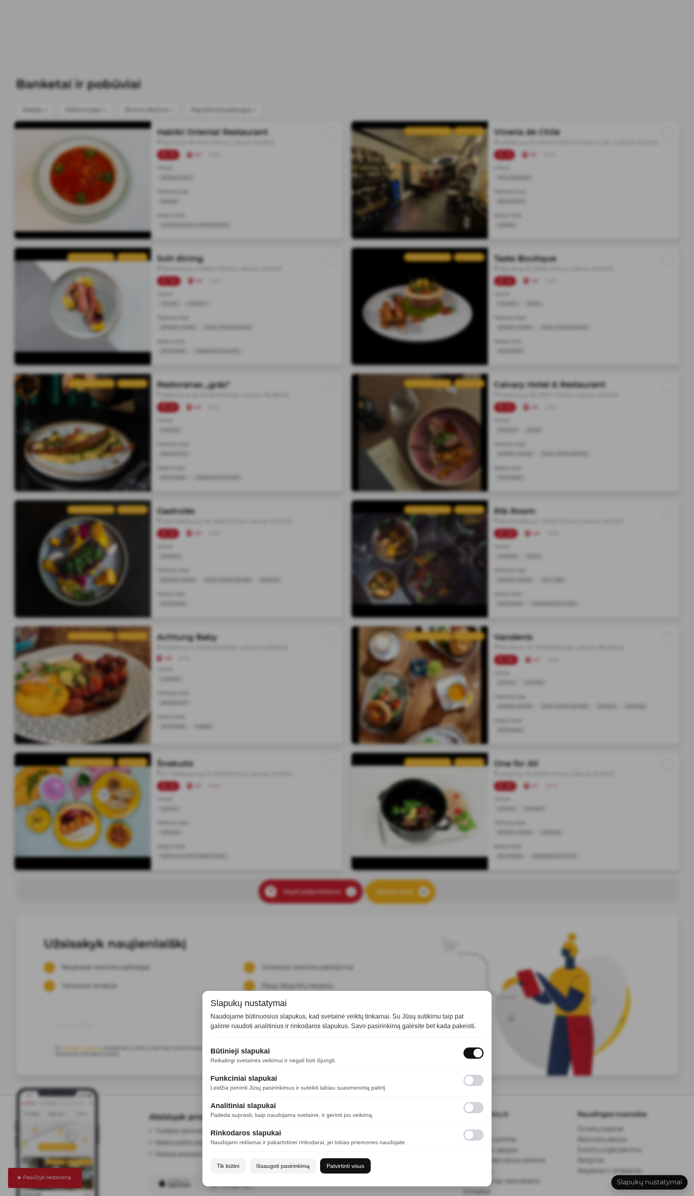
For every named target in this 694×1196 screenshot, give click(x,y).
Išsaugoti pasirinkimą (283, 1166)
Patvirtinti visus (345, 1166)
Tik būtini (228, 1166)
